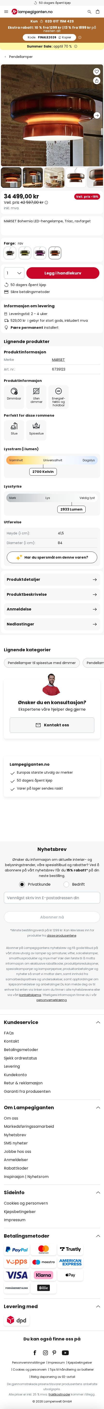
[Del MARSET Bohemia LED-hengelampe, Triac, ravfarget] (96, 80)
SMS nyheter (16, 1143)
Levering (12, 1066)
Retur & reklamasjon (23, 1083)
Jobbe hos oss (17, 1151)
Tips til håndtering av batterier (72, 1369)
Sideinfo (14, 1192)
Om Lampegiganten (29, 1107)
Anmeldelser (16, 1160)
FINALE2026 (49, 37)
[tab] (52, 1057)
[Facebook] (38, 1352)
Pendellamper (21, 56)
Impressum (14, 1220)
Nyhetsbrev (15, 1135)
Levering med (21, 1306)
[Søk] (89, 11)
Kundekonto (15, 1075)
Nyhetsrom (38, 1176)
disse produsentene (61, 935)
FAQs (9, 1033)
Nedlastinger (20, 624)
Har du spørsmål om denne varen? (56, 557)
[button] (11, 177)
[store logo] (35, 11)
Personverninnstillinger (28, 1362)
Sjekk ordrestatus (20, 1058)
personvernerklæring (52, 1000)
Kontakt (11, 1041)
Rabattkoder (16, 1168)
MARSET (58, 359)
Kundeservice (21, 1022)
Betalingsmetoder (21, 1049)
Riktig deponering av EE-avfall (53, 1377)
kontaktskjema (30, 995)
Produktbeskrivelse (27, 594)
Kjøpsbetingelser (20, 1211)
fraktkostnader (59, 1394)
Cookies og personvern (26, 1203)
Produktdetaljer (23, 579)
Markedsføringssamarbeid (29, 1126)
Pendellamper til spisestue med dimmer (42, 662)
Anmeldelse (19, 609)
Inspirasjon (14, 1176)
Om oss (11, 1118)
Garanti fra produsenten (27, 1091)
